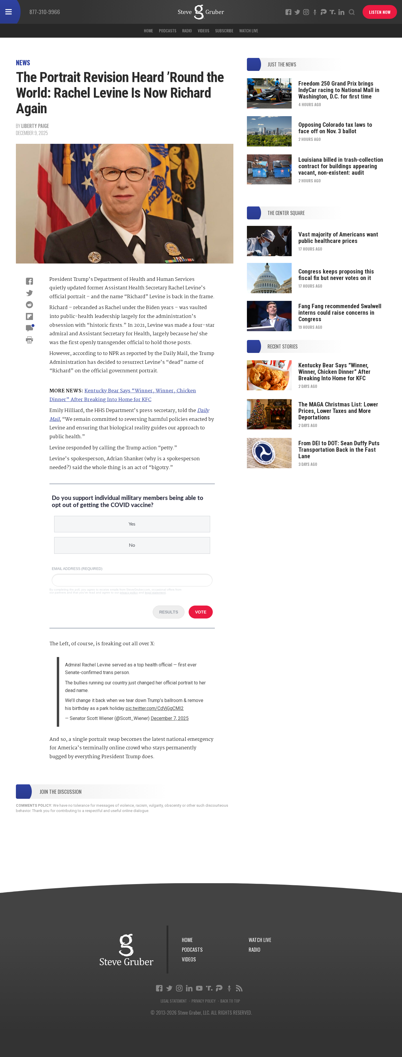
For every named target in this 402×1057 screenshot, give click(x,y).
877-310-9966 (44, 11)
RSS (239, 988)
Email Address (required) (77, 569)
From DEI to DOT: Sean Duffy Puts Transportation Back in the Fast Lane (339, 450)
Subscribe (224, 30)
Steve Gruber (126, 949)
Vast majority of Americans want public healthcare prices (338, 237)
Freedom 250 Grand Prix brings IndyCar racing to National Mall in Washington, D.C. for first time (338, 90)
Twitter (297, 12)
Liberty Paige (35, 125)
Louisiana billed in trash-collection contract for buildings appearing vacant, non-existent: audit (340, 166)
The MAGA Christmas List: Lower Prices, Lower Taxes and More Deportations (338, 411)
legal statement (155, 592)
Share (29, 281)
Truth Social (209, 988)
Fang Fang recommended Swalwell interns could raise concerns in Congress (339, 313)
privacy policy (129, 592)
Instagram (306, 12)
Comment (29, 328)
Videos (203, 30)
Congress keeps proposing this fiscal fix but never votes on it (336, 274)
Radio (187, 30)
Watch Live (248, 30)
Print (29, 340)
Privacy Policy (204, 1001)
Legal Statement (174, 1001)
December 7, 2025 (170, 718)
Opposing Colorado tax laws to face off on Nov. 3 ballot (335, 128)
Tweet (29, 292)
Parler (324, 12)
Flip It (29, 316)
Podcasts (167, 30)
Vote (200, 612)
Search (352, 12)
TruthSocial (332, 12)
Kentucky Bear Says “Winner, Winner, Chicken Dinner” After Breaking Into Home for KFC (334, 372)
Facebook (288, 12)
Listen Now (380, 12)
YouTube (199, 988)
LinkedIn (341, 12)
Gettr (315, 12)
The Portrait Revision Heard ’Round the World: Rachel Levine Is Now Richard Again (201, 12)
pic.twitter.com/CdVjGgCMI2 (155, 708)
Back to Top (230, 1001)
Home (148, 30)
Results (168, 612)
